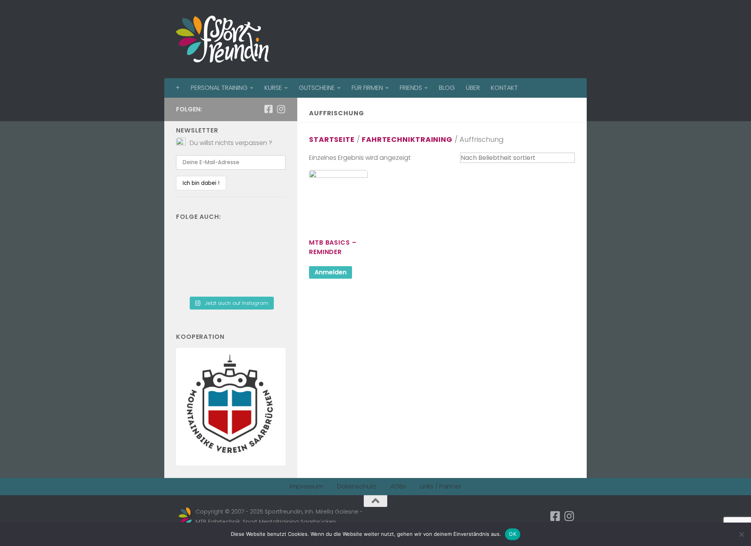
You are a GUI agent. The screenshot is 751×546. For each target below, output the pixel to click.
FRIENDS (411, 87)
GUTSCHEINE (317, 87)
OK (512, 534)
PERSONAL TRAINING (219, 87)
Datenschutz (356, 486)
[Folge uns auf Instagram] (281, 109)
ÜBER (473, 87)
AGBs (398, 486)
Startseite (332, 139)
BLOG (447, 87)
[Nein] (741, 534)
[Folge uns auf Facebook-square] (268, 109)
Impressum (306, 486)
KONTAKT (504, 87)
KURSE (273, 87)
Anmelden (330, 272)
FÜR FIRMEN (367, 87)
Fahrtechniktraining (407, 139)
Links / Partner (440, 486)
